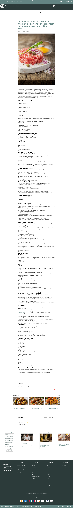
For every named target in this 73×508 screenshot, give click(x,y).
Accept (69, 506)
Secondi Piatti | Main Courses (9, 442)
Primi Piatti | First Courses (9, 444)
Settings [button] (59, 506)
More (52, 12)
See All (59, 395)
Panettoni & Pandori (35, 474)
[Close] (71, 506)
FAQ (47, 465)
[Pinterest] (10, 470)
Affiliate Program (49, 474)
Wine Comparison (26, 12)
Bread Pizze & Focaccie (36, 476)
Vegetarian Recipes (31, 378)
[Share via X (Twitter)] (21, 386)
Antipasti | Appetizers (27, 380)
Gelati (33, 472)
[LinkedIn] (8, 470)
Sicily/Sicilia (20, 380)
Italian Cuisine (9, 450)
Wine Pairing (33, 12)
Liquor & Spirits (39, 12)
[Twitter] (6, 470)
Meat (10, 448)
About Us (48, 467)
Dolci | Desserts (9, 446)
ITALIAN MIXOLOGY (43, 443)
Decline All (63, 506)
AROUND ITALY (24, 443)
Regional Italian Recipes (49, 378)
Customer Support (9, 466)
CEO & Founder (49, 469)
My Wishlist (64, 465)
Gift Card (48, 476)
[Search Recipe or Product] (54, 6)
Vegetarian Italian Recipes (40, 378)
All (13, 12)
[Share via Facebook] (18, 386)
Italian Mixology (46, 12)
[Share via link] (25, 386)
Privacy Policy (39, 506)
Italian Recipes (18, 12)
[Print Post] (28, 386)
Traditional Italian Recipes (23, 378)
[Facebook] (3, 470)
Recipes (48, 480)
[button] (61, 1)
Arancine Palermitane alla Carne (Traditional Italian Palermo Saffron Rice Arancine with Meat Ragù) (52, 407)
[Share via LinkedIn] (23, 386)
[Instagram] (5, 470)
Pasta (10, 452)
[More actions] (54, 18)
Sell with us (48, 478)
